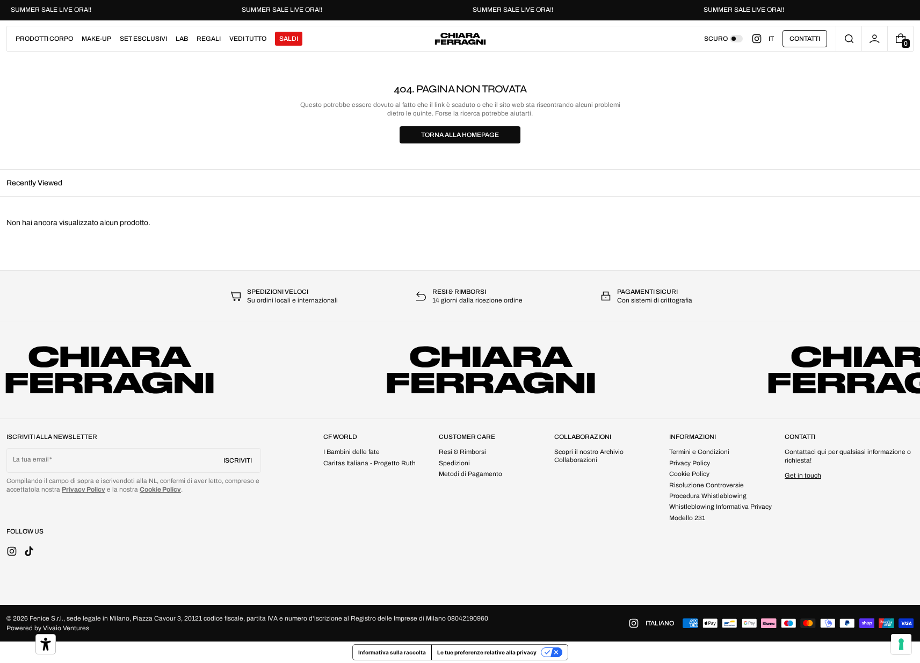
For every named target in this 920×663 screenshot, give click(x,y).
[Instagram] (760, 38)
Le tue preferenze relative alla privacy (487, 652)
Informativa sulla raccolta (392, 652)
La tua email (31, 459)
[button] (848, 38)
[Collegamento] (460, 10)
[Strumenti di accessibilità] (45, 644)
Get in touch (803, 475)
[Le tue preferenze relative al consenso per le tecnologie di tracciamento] (901, 644)
